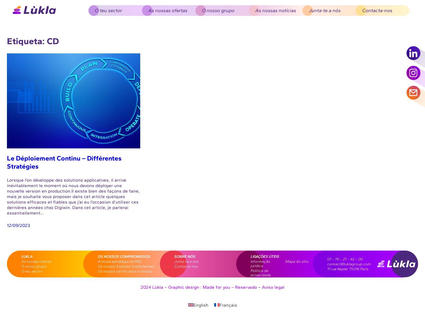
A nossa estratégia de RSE (120, 261)
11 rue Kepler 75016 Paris (347, 269)
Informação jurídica (260, 263)
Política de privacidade (261, 272)
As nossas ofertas (36, 261)
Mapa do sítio (297, 261)
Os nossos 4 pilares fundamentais (126, 266)
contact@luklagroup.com (349, 264)
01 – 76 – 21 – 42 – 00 (345, 259)
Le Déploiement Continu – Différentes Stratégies (64, 162)
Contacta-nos (186, 266)
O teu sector (31, 271)
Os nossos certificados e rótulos (125, 271)
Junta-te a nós (186, 261)
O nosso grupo (34, 266)
